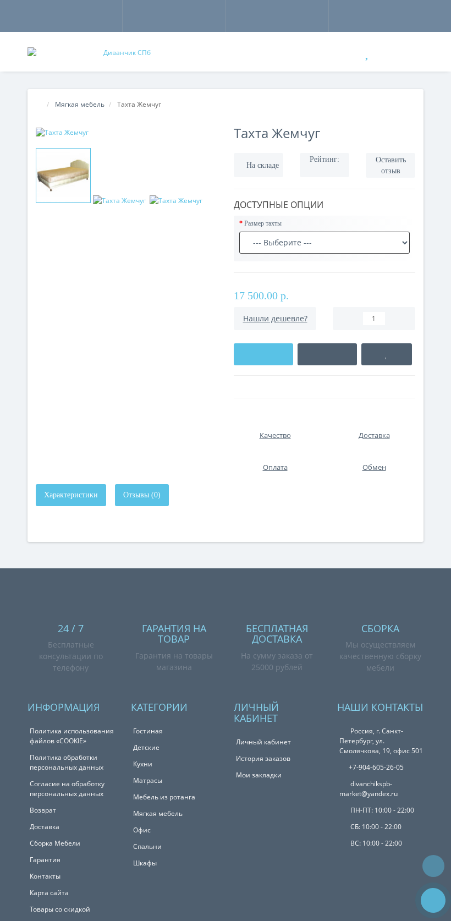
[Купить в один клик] (327, 354)
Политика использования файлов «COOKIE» (72, 735)
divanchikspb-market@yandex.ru (368, 788)
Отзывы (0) (142, 495)
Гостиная (148, 731)
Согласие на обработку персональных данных (67, 788)
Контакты (45, 876)
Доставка (44, 826)
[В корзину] (263, 354)
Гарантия (45, 859)
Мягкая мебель (158, 813)
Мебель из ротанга (164, 797)
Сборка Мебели (55, 843)
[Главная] (39, 104)
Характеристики (71, 495)
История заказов (263, 758)
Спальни (147, 846)
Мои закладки (259, 775)
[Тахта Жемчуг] (126, 132)
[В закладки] (386, 354)
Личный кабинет (263, 742)
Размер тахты (263, 223)
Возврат (43, 810)
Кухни (142, 764)
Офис (142, 830)
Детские (146, 747)
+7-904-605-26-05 (376, 767)
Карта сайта (49, 892)
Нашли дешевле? (275, 318)
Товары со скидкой (60, 909)
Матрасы (147, 780)
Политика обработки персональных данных (66, 762)
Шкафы (145, 863)
